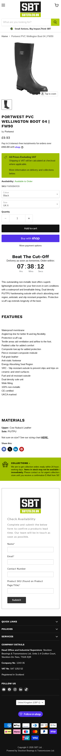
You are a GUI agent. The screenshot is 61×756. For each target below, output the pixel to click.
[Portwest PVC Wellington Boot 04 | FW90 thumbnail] (7, 105)
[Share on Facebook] (4, 449)
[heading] (30, 519)
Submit (16, 600)
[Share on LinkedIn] (15, 449)
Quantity (6, 212)
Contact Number (16, 569)
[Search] (55, 22)
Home (5, 36)
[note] (30, 532)
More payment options (30, 245)
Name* (11, 544)
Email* (10, 556)
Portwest (9, 131)
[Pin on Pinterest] (21, 449)
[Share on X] (10, 449)
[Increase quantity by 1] (29, 218)
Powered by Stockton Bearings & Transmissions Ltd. (31, 750)
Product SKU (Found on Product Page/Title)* (25, 583)
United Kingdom (29, 702)
